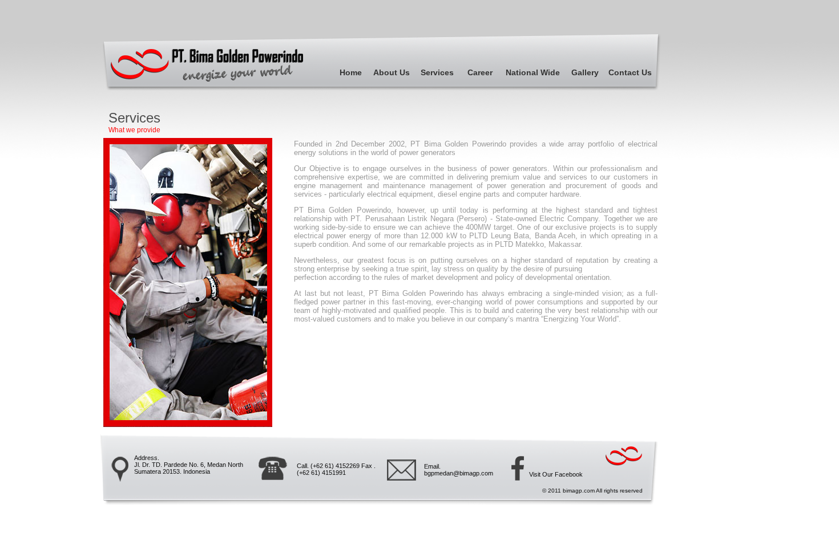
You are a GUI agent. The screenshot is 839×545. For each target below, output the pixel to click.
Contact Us (630, 72)
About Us (391, 72)
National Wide (533, 72)
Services (437, 72)
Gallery (585, 72)
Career (480, 72)
